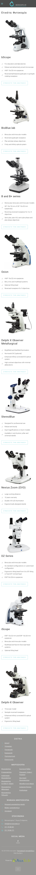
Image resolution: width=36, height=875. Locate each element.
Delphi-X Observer (12, 702)
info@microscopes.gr (12, 824)
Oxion (4, 271)
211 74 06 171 (9, 830)
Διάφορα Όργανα (25, 787)
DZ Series (7, 555)
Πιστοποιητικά (10, 756)
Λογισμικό (8, 811)
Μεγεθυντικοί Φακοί (26, 784)
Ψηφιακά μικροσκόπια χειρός (15, 804)
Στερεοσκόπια (6, 772)
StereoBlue (8, 416)
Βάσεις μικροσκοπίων (12, 808)
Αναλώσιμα (23, 790)
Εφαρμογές (9, 753)
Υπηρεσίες (8, 746)
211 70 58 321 (9, 827)
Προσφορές (9, 750)
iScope (5, 629)
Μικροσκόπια (6, 769)
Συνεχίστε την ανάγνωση (14, 83)
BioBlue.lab (8, 127)
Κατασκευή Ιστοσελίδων (25, 851)
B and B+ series (10, 196)
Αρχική (7, 743)
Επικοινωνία (9, 759)
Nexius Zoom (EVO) (13, 487)
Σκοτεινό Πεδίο (24, 769)
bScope (6, 57)
